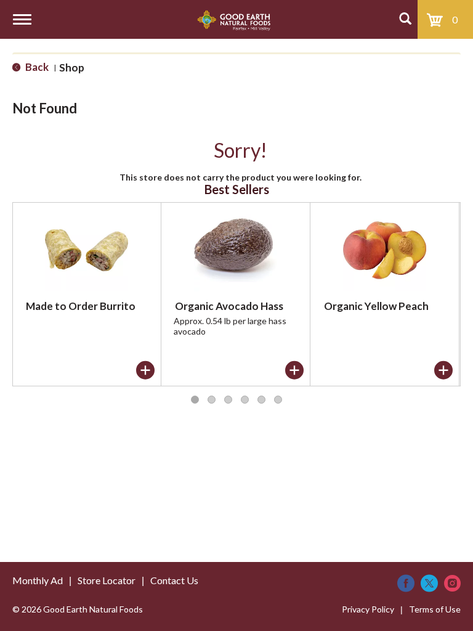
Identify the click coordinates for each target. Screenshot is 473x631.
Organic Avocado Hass (229, 305)
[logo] (234, 19)
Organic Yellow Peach (376, 305)
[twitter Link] (429, 583)
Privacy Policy (368, 609)
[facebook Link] (405, 583)
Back (36, 66)
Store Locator (106, 580)
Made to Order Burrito (80, 305)
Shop (71, 67)
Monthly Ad (37, 580)
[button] (145, 370)
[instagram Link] (452, 583)
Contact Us (174, 580)
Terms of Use (435, 609)
